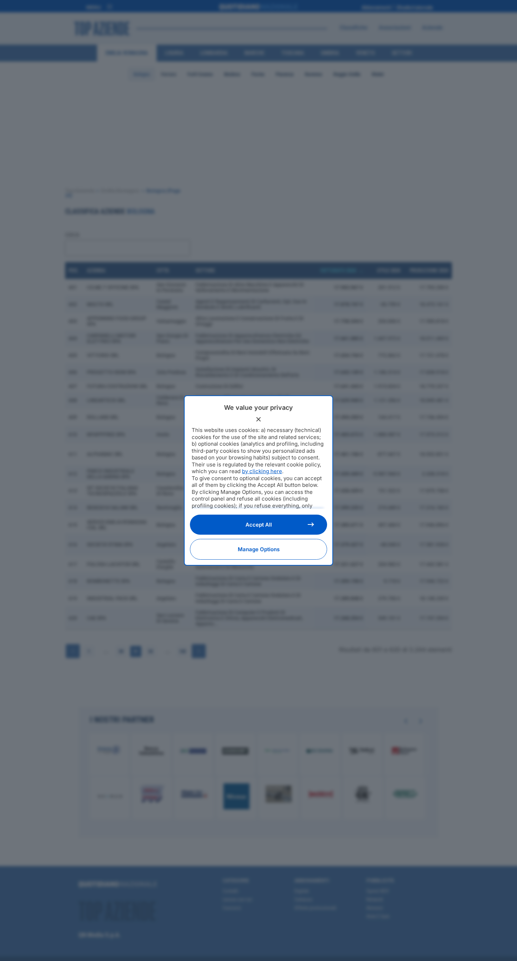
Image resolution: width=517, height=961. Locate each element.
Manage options (259, 549)
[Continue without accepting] (258, 419)
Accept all (258, 524)
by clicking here (262, 471)
